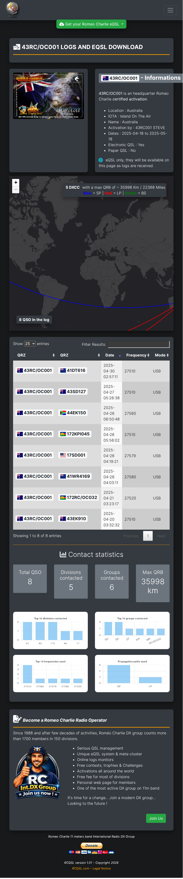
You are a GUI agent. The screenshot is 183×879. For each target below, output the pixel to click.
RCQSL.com (80, 868)
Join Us (156, 818)
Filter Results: (94, 344)
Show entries (31, 343)
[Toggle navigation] (170, 10)
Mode (160, 355)
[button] (15, 182)
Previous (130, 535)
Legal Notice (102, 868)
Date (109, 355)
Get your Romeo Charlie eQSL (92, 24)
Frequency (136, 355)
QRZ (21, 355)
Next (161, 535)
